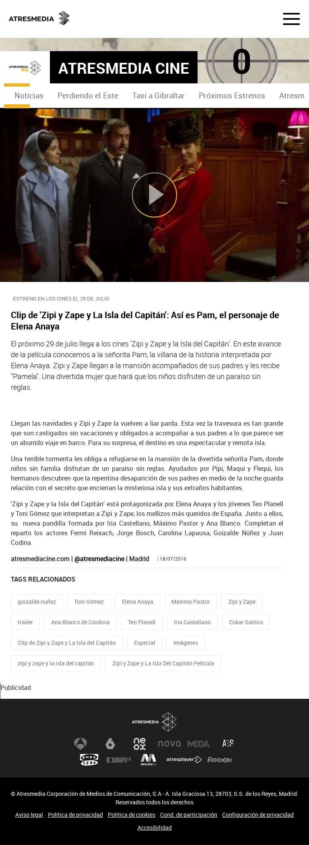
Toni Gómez (89, 601)
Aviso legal (29, 814)
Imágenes (185, 642)
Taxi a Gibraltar (158, 95)
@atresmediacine (99, 558)
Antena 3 (80, 744)
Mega (199, 744)
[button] (286, 19)
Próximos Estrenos (232, 95)
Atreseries (228, 744)
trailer (25, 622)
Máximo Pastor (190, 601)
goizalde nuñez (37, 601)
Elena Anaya (137, 601)
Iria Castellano (192, 622)
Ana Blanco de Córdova (80, 622)
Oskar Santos (246, 622)
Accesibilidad (155, 827)
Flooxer (220, 760)
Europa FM (119, 760)
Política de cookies (131, 814)
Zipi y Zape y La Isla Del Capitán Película (163, 663)
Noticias (28, 95)
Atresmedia (154, 722)
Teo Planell (142, 622)
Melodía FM (148, 760)
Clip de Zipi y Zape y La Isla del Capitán (67, 642)
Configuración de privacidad (258, 814)
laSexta (110, 744)
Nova (169, 744)
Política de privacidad (75, 814)
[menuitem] (28, 95)
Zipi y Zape (241, 601)
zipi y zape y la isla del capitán (56, 663)
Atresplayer (184, 760)
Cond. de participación (188, 814)
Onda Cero (89, 760)
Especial (144, 642)
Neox (140, 744)
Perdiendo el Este (88, 95)
